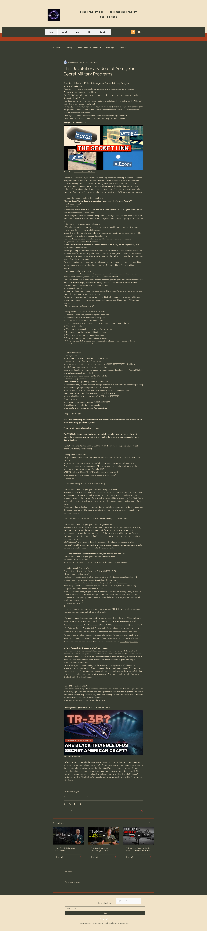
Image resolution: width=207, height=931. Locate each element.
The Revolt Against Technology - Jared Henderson (99, 849)
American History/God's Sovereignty (76, 797)
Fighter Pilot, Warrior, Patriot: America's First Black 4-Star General (138, 849)
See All (151, 823)
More (122, 47)
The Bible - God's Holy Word (88, 47)
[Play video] (103, 147)
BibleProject (110, 47)
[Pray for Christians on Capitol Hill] (68, 835)
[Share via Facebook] (65, 804)
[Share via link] (80, 804)
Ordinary (68, 47)
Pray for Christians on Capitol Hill (65, 849)
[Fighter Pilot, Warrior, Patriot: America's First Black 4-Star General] (138, 835)
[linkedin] (103, 919)
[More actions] (142, 62)
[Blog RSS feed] (133, 32)
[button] (151, 47)
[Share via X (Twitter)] (70, 804)
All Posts (56, 47)
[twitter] (107, 919)
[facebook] (100, 919)
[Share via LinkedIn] (75, 804)
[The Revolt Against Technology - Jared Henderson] (103, 835)
